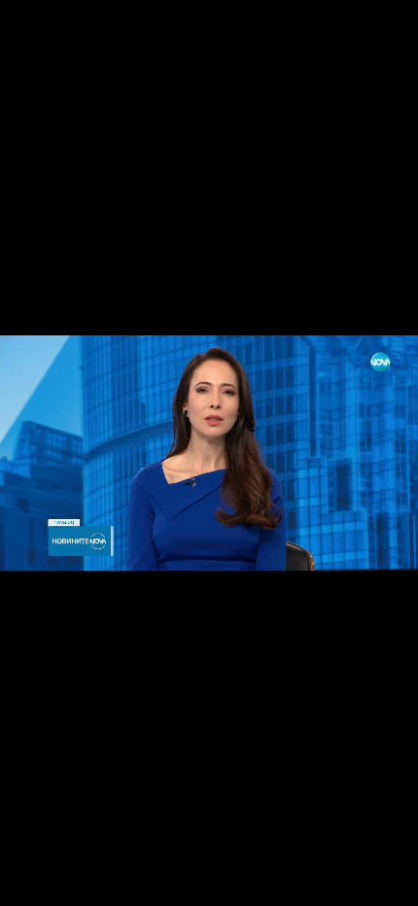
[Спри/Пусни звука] (73, 880)
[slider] (23, 854)
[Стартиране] (33, 880)
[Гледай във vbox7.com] (383, 880)
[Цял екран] (342, 880)
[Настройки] (381, 34)
